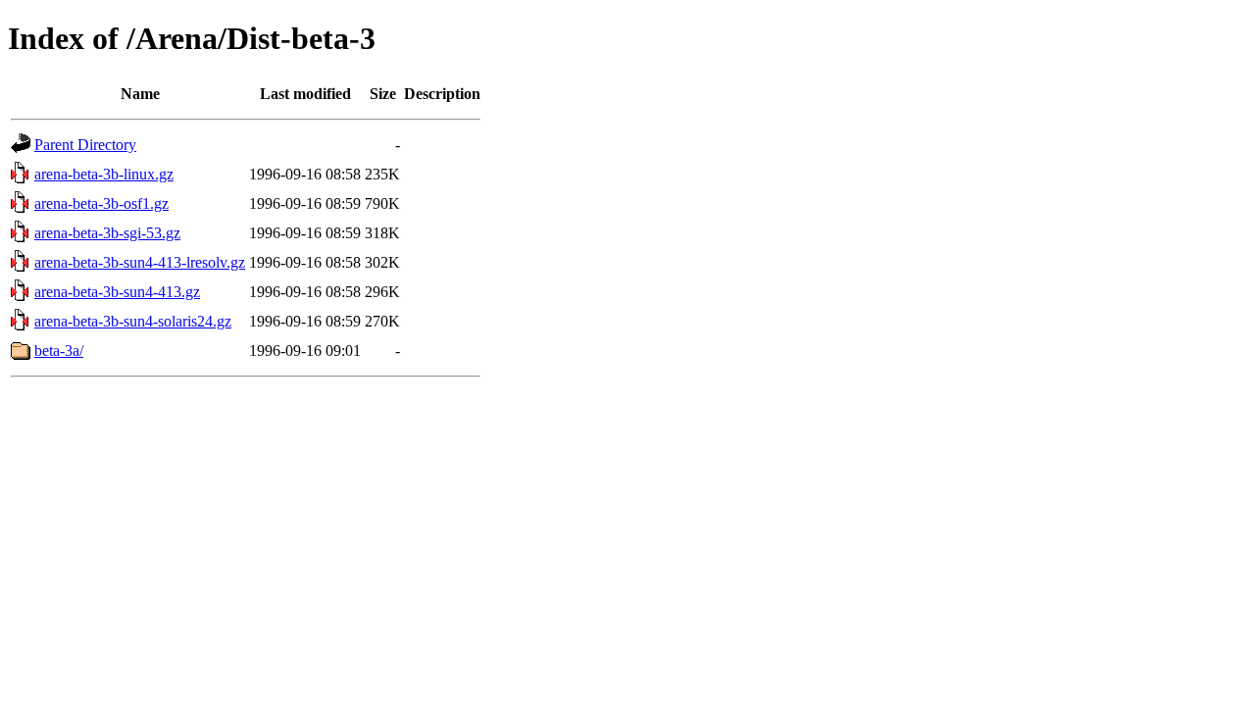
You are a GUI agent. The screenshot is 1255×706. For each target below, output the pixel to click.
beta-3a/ (58, 350)
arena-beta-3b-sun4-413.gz (117, 291)
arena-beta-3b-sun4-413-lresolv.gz (139, 262)
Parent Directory (85, 144)
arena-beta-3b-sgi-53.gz (107, 233)
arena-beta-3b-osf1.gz (101, 203)
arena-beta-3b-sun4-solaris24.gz (132, 321)
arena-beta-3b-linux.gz (104, 174)
